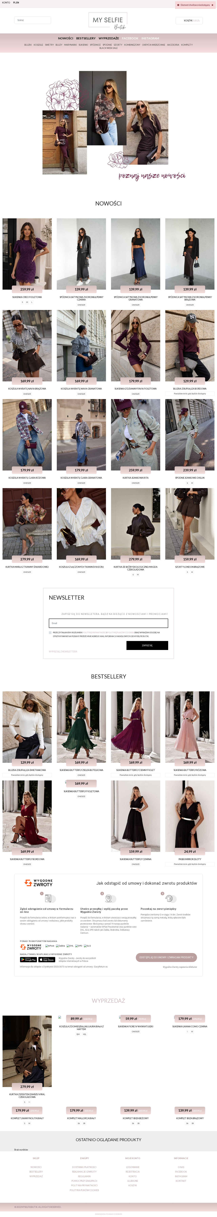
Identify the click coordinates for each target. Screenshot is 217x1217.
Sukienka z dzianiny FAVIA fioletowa (136, 388)
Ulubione (132, 1181)
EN (17, 2)
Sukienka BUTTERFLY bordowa (27, 859)
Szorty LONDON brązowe (190, 566)
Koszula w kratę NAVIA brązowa (27, 388)
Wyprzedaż (36, 1176)
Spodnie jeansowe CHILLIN (189, 477)
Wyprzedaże (109, 38)
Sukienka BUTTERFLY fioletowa (81, 791)
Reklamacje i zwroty (84, 1171)
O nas (181, 1167)
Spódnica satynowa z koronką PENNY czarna (81, 298)
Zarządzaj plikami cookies (108, 1214)
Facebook (130, 38)
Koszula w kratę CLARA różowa (27, 477)
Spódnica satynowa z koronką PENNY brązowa (190, 298)
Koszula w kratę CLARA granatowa (81, 477)
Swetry (49, 44)
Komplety (187, 44)
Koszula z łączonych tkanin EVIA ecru (81, 566)
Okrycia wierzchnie (153, 44)
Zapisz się (147, 645)
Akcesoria (173, 44)
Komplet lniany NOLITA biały (27, 1118)
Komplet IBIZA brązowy (190, 1118)
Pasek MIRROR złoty (190, 859)
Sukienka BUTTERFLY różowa (190, 770)
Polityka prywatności (84, 1185)
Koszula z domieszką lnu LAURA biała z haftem (81, 1027)
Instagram (150, 38)
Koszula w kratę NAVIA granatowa (81, 388)
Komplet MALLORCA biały (81, 1118)
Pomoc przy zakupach (84, 1181)
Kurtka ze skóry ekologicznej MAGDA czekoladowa (135, 568)
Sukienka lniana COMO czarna (189, 1026)
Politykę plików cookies (120, 632)
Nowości (65, 38)
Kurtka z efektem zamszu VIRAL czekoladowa (27, 1095)
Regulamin (84, 1176)
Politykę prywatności (94, 632)
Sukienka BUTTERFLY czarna (135, 859)
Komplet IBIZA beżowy (136, 1118)
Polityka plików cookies (84, 1190)
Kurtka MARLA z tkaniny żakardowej (27, 566)
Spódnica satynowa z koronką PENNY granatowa (135, 298)
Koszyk (133, 1185)
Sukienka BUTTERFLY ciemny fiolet (135, 770)
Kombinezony (132, 44)
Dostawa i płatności (84, 1167)
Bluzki (28, 44)
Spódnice (95, 44)
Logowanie (132, 1167)
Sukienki (83, 44)
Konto (6, 2)
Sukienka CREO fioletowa (27, 297)
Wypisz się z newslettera (63, 651)
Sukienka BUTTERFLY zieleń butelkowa (81, 770)
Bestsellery (86, 38)
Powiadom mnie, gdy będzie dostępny (190, 393)
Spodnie (107, 44)
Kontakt (181, 1181)
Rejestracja (133, 1171)
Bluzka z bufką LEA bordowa (189, 388)
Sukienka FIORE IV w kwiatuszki (135, 1026)
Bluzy (59, 44)
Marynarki (70, 44)
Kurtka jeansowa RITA (136, 477)
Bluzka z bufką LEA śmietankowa (27, 770)
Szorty (118, 44)
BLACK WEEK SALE (109, 48)
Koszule (38, 44)
